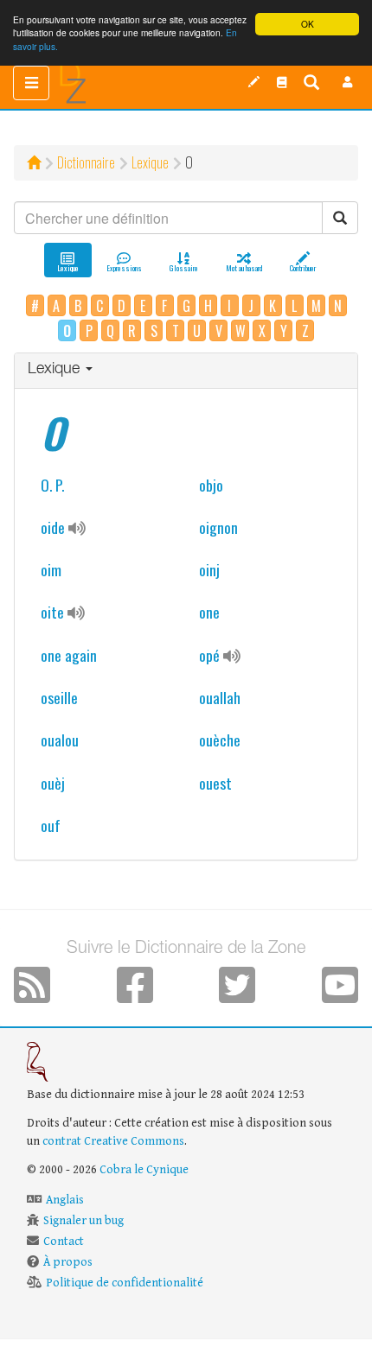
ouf (51, 825)
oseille (59, 697)
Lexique (150, 162)
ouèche (220, 739)
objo (211, 484)
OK (307, 23)
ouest (215, 783)
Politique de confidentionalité (124, 1283)
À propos (68, 1262)
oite (52, 611)
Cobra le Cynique (144, 1170)
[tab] (186, 371)
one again (69, 655)
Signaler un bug (83, 1221)
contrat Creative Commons (113, 1141)
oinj (209, 569)
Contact (63, 1241)
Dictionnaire (86, 162)
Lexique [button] (56, 370)
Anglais (65, 1200)
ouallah (220, 697)
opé (209, 655)
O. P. (52, 484)
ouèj (53, 783)
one (209, 611)
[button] (347, 82)
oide (53, 527)
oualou (60, 739)
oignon (218, 527)
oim (51, 569)
